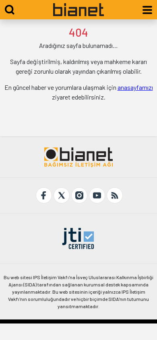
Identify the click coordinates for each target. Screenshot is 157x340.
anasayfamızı (135, 87)
